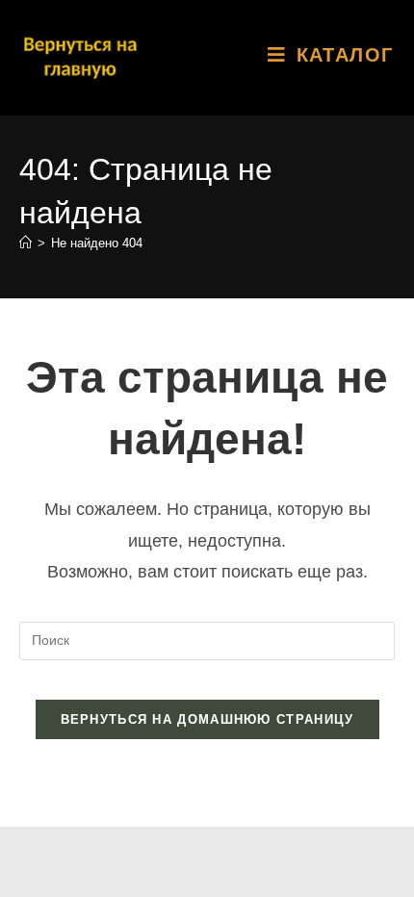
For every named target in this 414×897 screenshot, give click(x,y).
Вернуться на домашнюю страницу (207, 719)
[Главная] (25, 243)
